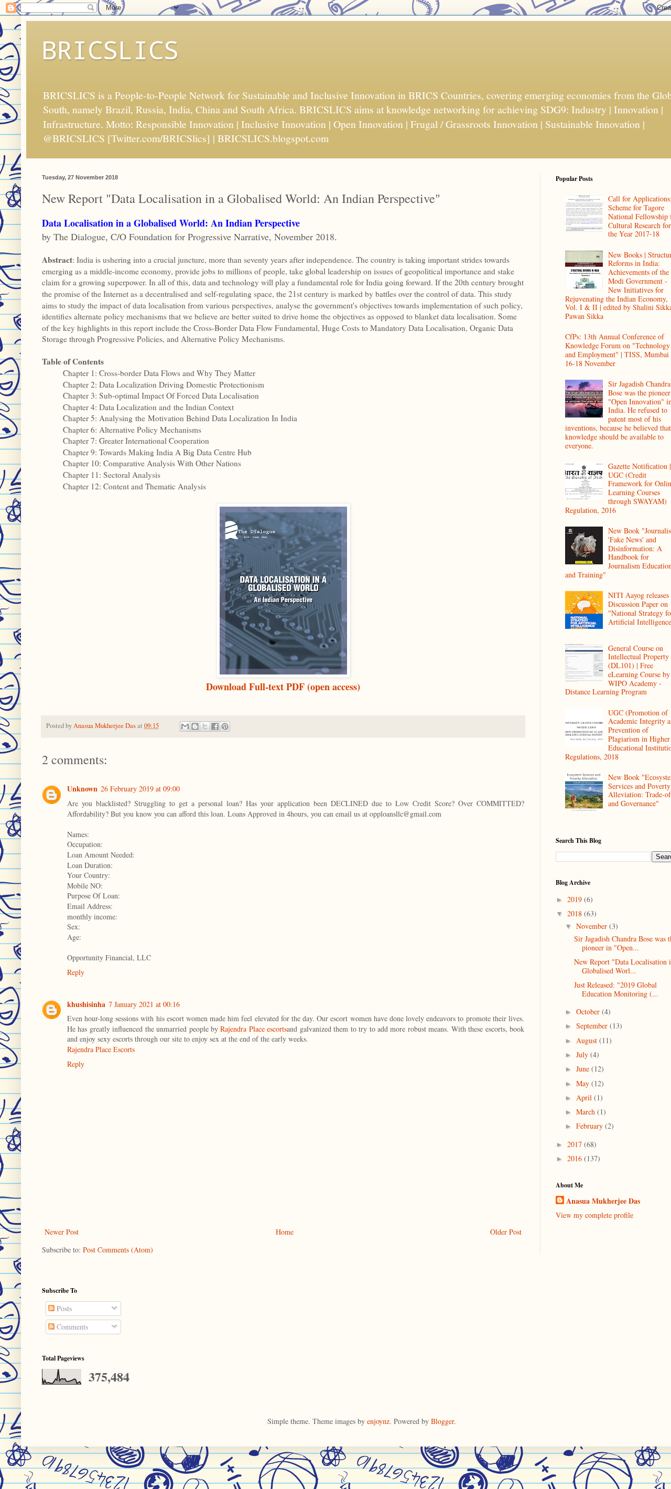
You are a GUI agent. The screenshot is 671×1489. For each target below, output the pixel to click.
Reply (75, 972)
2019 (575, 899)
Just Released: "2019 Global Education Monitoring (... (616, 989)
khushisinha (86, 1004)
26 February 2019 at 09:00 (140, 789)
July (583, 1054)
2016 (575, 1158)
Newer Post (62, 1232)
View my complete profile (594, 1215)
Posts (63, 1308)
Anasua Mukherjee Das (603, 1201)
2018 (575, 913)
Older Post (506, 1232)
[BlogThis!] (195, 726)
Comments (71, 1327)
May (583, 1083)
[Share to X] (205, 726)
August (587, 1040)
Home (285, 1232)
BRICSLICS (110, 49)
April (585, 1097)
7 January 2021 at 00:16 (144, 1004)
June (583, 1069)
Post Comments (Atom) (118, 1250)
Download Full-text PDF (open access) (283, 686)
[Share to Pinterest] (225, 726)
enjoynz (378, 1421)
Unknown (82, 788)
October (589, 1011)
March (586, 1112)
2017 (575, 1144)
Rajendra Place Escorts (101, 1049)
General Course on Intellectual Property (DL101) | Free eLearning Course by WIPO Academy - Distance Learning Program (617, 670)
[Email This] (185, 726)
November (592, 926)
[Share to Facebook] (215, 726)
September (593, 1026)
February (590, 1126)
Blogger (442, 1421)
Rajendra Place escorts (253, 1029)
